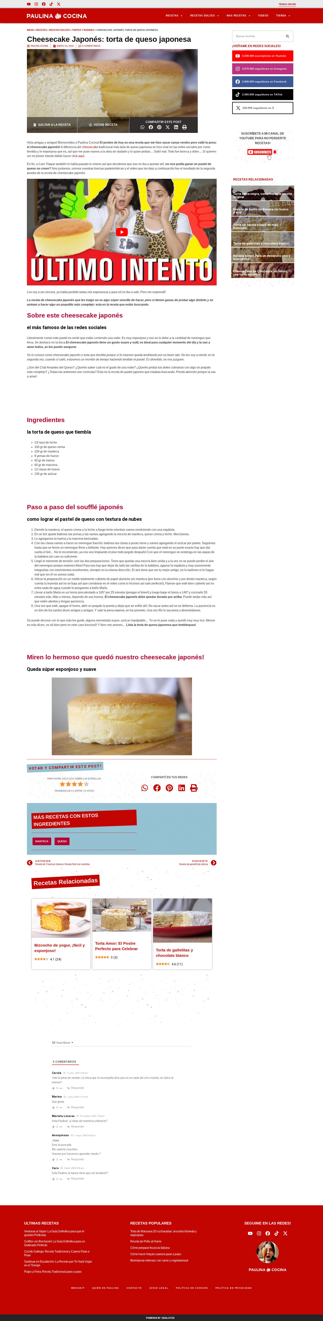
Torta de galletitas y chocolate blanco (261, 243)
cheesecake (90, 147)
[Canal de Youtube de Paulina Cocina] (29, 4)
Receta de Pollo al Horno (146, 1241)
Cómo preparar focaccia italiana (150, 1247)
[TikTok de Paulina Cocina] (51, 4)
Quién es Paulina (105, 1288)
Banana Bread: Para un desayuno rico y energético (261, 257)
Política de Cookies (192, 1288)
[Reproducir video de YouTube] (122, 232)
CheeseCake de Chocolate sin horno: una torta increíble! (260, 272)
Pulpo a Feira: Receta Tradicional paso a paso (52, 1271)
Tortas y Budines (83, 30)
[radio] (62, 784)
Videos (263, 15)
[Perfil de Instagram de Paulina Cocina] (36, 4)
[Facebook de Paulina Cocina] (44, 4)
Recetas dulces (59, 30)
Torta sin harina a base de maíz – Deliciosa (257, 226)
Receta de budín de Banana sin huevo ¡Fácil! (260, 210)
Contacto (134, 1288)
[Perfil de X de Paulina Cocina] (59, 4)
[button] (142, 127)
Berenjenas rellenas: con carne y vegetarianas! (159, 1260)
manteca (41, 841)
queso (62, 841)
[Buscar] (287, 36)
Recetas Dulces (202, 15)
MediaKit (78, 1288)
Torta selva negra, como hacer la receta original (262, 195)
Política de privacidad (234, 1288)
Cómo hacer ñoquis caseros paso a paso (155, 1254)
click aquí (78, 156)
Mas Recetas (236, 15)
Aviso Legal (159, 1288)
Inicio (30, 30)
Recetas (172, 15)
